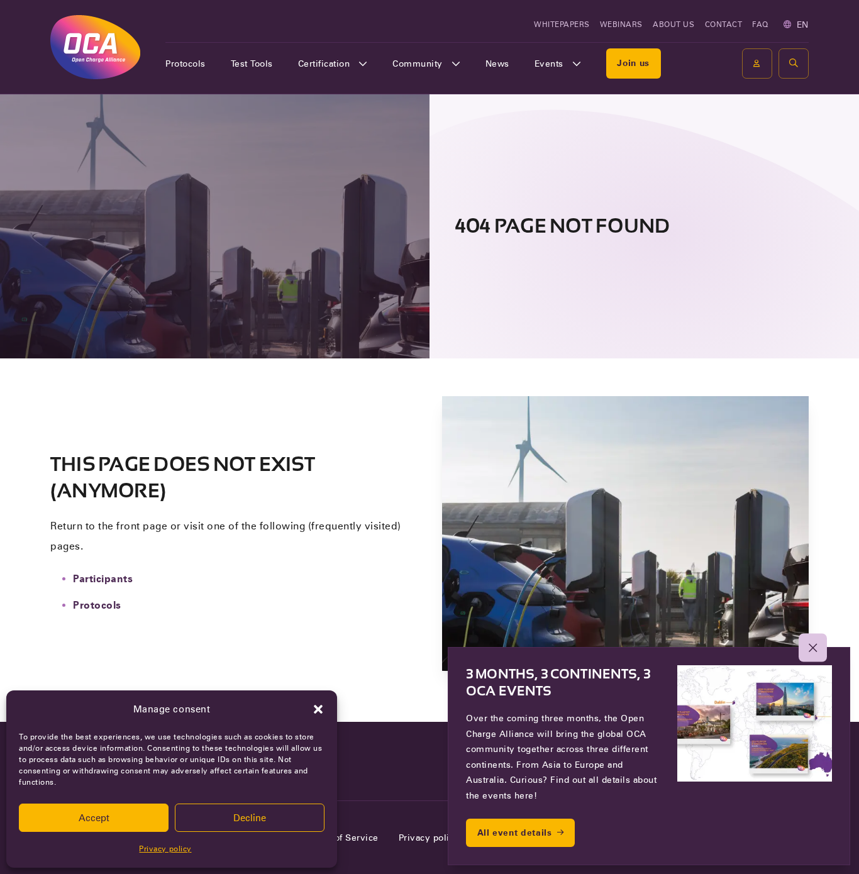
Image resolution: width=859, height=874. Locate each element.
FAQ (760, 24)
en (803, 24)
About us (673, 24)
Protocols (185, 63)
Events (549, 63)
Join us (633, 63)
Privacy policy (165, 848)
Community (417, 63)
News (497, 63)
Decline (249, 818)
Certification (324, 63)
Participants (103, 579)
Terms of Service (342, 838)
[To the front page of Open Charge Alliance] (95, 47)
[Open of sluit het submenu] (363, 63)
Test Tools (252, 63)
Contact (724, 24)
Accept (94, 818)
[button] (318, 709)
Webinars (621, 24)
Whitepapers (562, 24)
